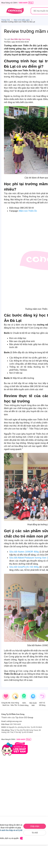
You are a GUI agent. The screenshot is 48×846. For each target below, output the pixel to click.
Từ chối (35, 833)
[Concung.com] (15, 11)
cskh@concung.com (14, 721)
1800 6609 (22, 3)
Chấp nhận (34, 826)
